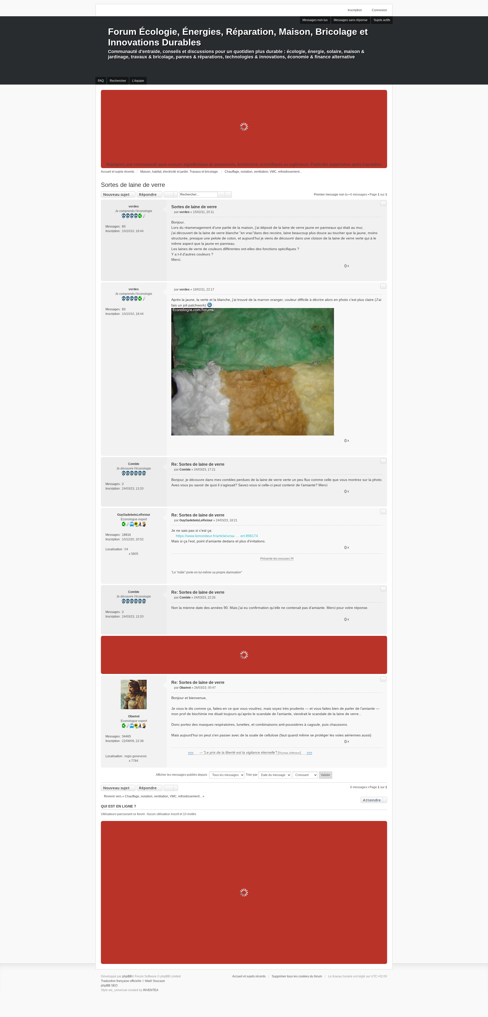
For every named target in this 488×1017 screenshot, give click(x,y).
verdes (134, 206)
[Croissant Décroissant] (305, 775)
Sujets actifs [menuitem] (382, 20)
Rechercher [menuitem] (118, 81)
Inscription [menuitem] (355, 10)
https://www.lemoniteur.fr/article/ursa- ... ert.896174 (217, 536)
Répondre (148, 194)
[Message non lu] (172, 212)
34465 (126, 736)
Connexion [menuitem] (379, 10)
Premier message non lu (331, 194)
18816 (126, 535)
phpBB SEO (109, 985)
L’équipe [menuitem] (138, 81)
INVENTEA (150, 990)
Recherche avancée (228, 194)
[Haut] (381, 275)
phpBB (127, 976)
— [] (250, 752)
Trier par (252, 775)
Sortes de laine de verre (133, 184)
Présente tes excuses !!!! (277, 558)
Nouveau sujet (116, 194)
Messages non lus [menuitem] (315, 20)
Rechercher (221, 194)
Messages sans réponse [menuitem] (351, 20)
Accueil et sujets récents (249, 976)
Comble (133, 464)
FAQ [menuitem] (101, 81)
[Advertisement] (244, 126)
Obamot (134, 716)
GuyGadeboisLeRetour (133, 514)
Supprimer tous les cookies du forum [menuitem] (297, 976)
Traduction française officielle (121, 981)
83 (124, 226)
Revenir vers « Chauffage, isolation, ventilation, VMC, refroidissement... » (154, 796)
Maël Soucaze (155, 981)
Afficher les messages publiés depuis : (182, 775)
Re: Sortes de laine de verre (197, 464)
